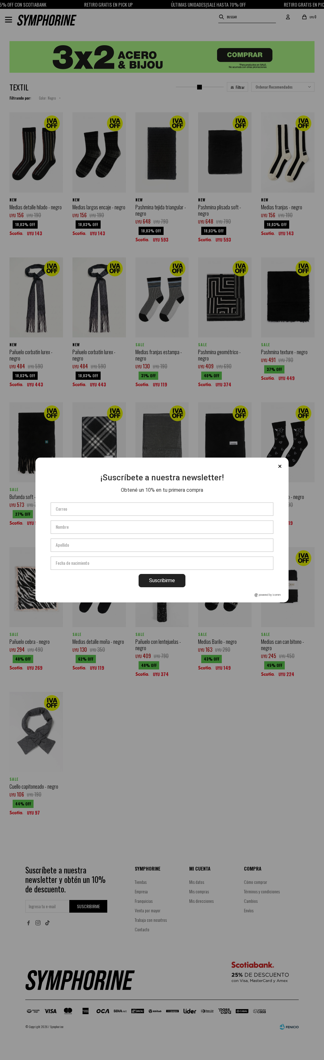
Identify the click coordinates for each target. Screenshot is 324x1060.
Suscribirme (162, 580)
